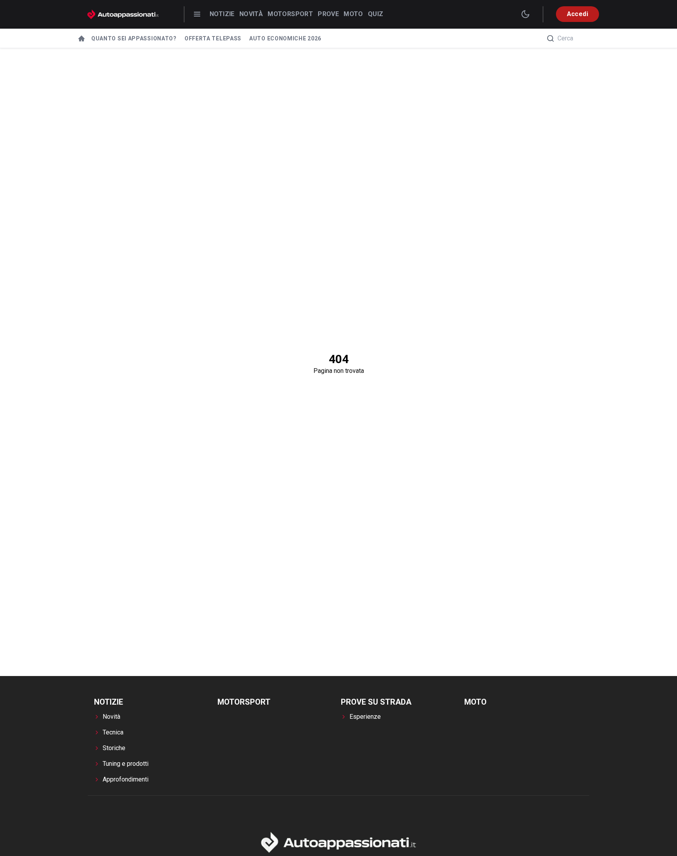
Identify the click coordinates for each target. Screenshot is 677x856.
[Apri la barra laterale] (197, 14)
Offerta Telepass (213, 38)
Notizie (222, 14)
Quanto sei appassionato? (134, 38)
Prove (328, 14)
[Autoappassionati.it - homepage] (123, 14)
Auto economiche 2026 (285, 38)
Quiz (376, 14)
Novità (251, 14)
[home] (81, 38)
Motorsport (290, 14)
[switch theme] (525, 14)
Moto (353, 14)
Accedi (577, 14)
